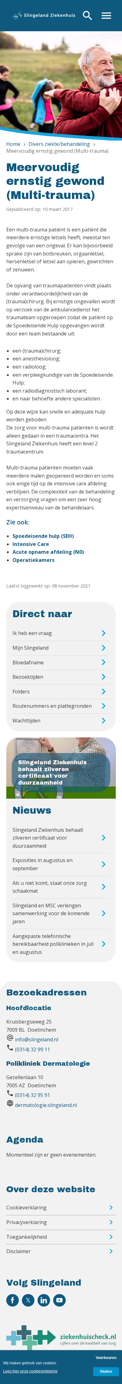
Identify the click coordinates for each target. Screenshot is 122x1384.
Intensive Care (31, 544)
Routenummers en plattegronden (52, 705)
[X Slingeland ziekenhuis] (28, 1300)
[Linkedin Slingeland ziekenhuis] (44, 1300)
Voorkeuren (106, 1358)
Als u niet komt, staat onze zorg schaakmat (50, 887)
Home (13, 144)
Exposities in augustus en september (43, 864)
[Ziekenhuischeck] (61, 1348)
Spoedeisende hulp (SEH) (43, 536)
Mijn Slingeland (30, 647)
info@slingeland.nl (36, 1039)
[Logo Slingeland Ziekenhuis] (44, 15)
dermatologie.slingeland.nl (46, 1105)
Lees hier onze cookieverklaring (30, 1371)
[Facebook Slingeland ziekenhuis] (12, 1300)
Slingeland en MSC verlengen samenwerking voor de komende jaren (51, 913)
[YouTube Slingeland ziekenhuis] (59, 1300)
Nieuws (32, 810)
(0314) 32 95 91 (32, 1095)
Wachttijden (26, 720)
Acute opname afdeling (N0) (48, 551)
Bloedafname (28, 662)
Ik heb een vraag (32, 633)
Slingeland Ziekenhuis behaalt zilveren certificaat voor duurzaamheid (48, 837)
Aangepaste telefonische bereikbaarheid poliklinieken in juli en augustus (53, 944)
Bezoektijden (28, 676)
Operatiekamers (33, 560)
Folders (21, 691)
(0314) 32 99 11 (32, 1049)
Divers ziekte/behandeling (59, 144)
